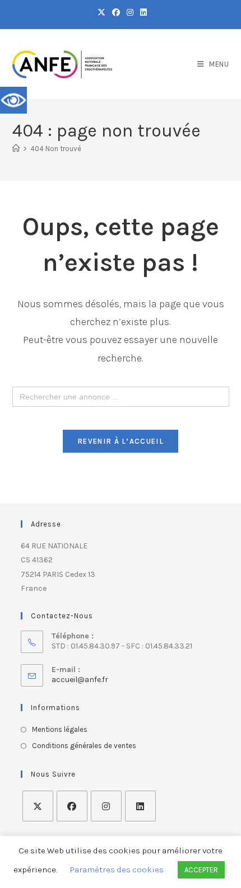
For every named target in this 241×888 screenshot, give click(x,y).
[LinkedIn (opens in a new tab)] (142, 13)
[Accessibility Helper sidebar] (13, 100)
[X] (37, 806)
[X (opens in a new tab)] (101, 13)
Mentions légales (59, 729)
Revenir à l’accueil (120, 441)
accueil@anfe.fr (80, 679)
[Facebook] (72, 806)
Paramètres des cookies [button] (117, 869)
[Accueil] (16, 148)
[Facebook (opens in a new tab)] (116, 13)
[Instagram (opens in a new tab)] (130, 13)
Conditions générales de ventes (84, 745)
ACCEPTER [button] (201, 870)
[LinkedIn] (140, 806)
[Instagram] (106, 806)
